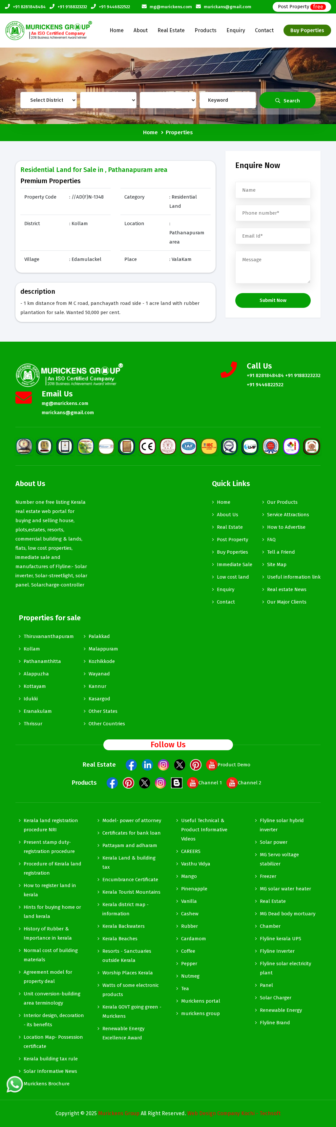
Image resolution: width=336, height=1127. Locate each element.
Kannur (97, 686)
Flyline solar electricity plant (285, 968)
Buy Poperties (307, 30)
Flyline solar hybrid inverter (282, 825)
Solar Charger (275, 998)
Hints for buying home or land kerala (52, 911)
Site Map (276, 564)
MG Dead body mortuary (287, 914)
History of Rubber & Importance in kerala (48, 933)
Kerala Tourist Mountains (131, 892)
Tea (185, 988)
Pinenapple (194, 889)
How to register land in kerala (50, 890)
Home (117, 30)
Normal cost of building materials (51, 955)
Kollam (32, 649)
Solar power (273, 842)
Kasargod (99, 699)
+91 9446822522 (114, 6)
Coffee (188, 951)
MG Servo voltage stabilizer (279, 859)
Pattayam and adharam (129, 845)
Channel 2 (249, 783)
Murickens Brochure (47, 1084)
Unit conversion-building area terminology (52, 998)
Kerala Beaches (119, 939)
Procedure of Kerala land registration (52, 868)
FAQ (271, 539)
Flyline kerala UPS (280, 939)
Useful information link (294, 577)
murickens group (200, 1013)
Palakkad (99, 636)
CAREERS (190, 851)
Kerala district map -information (125, 909)
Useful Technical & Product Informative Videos (204, 830)
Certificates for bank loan (131, 833)
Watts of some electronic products (130, 989)
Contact (264, 30)
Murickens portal (200, 1001)
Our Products (282, 502)
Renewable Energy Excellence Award (123, 1033)
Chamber (270, 926)
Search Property (288, 103)
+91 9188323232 (72, 6)
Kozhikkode (102, 661)
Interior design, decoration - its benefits (54, 1020)
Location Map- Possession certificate (53, 1041)
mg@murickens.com (171, 6)
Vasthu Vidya (195, 864)
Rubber (189, 926)
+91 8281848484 (29, 6)
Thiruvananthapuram (49, 636)
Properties (179, 132)
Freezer (268, 876)
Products (206, 30)
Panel (266, 985)
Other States (103, 711)
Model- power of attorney (131, 820)
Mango (189, 876)
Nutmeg (190, 976)
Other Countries (107, 724)
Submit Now (273, 300)
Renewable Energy (281, 1010)
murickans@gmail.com (227, 6)
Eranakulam (38, 711)
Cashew (190, 914)
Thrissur (33, 724)
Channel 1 (210, 783)
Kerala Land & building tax (129, 862)
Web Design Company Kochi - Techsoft (234, 1113)
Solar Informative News (50, 1071)
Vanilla (189, 901)
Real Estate (171, 30)
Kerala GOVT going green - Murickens (131, 1011)
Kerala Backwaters (123, 926)
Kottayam (35, 686)
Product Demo (234, 765)
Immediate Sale (234, 564)
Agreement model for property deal (48, 976)
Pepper (189, 964)
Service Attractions (288, 515)
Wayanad (99, 674)
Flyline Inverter (277, 951)
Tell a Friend (281, 552)
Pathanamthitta (42, 661)
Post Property (300, 7)
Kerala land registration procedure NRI (51, 825)
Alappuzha (36, 674)
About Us (227, 515)
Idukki (31, 699)
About (141, 30)
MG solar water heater (285, 889)
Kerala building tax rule (51, 1059)
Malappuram (103, 649)
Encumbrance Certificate (130, 879)
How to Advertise (286, 527)
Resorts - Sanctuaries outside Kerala (126, 955)
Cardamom (193, 939)
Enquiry (235, 30)
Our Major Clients (286, 602)
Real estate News (286, 589)
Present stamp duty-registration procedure (49, 846)
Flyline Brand (275, 1023)
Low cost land (233, 577)
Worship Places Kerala (127, 973)
